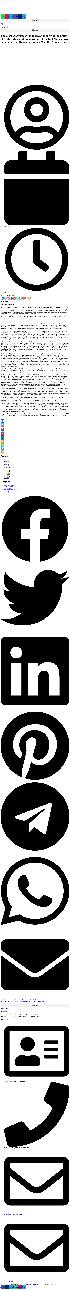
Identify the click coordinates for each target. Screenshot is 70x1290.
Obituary (6, 491)
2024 (5, 462)
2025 (5, 461)
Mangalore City (8, 488)
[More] (29, 298)
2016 (5, 475)
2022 (5, 465)
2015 (5, 476)
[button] (35, 20)
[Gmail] (26, 298)
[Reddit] (8, 298)
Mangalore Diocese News (11, 489)
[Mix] (2, 441)
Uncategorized (8, 492)
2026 (5, 459)
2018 (5, 471)
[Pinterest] (14, 298)
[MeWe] (2, 438)
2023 (5, 464)
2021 (5, 467)
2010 (5, 478)
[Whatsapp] (17, 298)
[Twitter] (5, 298)
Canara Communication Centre (33, 1284)
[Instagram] (23, 298)
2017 (5, 473)
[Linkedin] (11, 298)
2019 (5, 470)
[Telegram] (20, 298)
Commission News (9, 485)
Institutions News (8, 486)
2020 (5, 468)
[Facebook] (2, 298)
